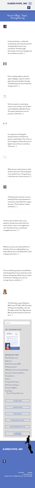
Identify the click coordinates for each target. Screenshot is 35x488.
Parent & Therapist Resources (15, 393)
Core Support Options (14, 216)
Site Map (30, 472)
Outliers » (8, 379)
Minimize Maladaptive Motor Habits (14, 241)
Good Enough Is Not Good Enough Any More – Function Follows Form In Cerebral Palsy (18, 32)
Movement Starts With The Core (16, 265)
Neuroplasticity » (10, 376)
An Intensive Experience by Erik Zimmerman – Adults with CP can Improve (19, 68)
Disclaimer (21, 472)
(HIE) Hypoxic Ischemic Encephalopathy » (17, 370)
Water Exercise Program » (12, 385)
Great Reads (8, 391)
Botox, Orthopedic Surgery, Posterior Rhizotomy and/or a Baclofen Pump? (17, 161)
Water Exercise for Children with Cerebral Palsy (19, 190)
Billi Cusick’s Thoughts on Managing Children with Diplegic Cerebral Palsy (19, 295)
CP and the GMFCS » (11, 388)
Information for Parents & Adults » (15, 373)
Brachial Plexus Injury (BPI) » (13, 364)
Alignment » (8, 361)
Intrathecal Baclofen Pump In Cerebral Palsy (19, 98)
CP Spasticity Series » (11, 367)
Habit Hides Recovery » (11, 358)
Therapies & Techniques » (12, 382)
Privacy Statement (27, 474)
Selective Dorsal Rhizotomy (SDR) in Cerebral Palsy (18, 127)
